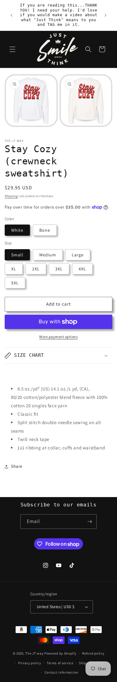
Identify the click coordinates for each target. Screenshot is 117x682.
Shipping (11, 196)
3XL (59, 269)
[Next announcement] (105, 15)
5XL (15, 283)
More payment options (58, 336)
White (17, 230)
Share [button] (16, 466)
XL (13, 269)
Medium (47, 255)
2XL (36, 269)
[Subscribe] (89, 521)
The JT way (34, 653)
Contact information (61, 672)
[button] (12, 49)
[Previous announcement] (11, 15)
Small (17, 255)
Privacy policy (29, 663)
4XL (82, 269)
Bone (44, 230)
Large (78, 255)
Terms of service (60, 663)
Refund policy (93, 653)
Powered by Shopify (60, 653)
